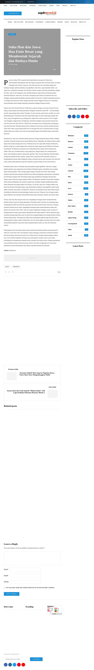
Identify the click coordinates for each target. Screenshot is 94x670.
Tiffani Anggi (13, 64)
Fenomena (32, 5)
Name (6, 569)
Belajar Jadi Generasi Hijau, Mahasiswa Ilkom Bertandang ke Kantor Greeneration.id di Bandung (71, 71)
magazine (16, 266)
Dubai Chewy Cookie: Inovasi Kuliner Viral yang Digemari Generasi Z (41, 490)
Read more (33, 449)
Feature (12, 34)
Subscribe (44, 540)
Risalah (64, 5)
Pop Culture (13, 5)
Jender (51, 5)
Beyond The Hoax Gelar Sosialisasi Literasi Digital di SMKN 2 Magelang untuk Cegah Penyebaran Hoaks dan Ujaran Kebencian (43, 428)
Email (6, 575)
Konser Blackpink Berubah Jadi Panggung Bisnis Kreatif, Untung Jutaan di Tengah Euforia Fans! (84, 99)
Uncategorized (73, 274)
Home (5, 5)
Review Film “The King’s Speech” (83, 66)
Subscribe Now (14, 13)
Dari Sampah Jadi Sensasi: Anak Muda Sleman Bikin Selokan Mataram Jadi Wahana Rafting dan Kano (71, 100)
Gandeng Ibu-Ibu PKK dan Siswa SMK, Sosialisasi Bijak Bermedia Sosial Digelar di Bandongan (76, 348)
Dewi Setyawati (75, 311)
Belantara (23, 5)
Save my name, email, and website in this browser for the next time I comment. (30, 587)
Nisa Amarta (32, 436)
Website (6, 582)
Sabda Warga (42, 5)
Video (58, 5)
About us (73, 5)
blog (7, 266)
